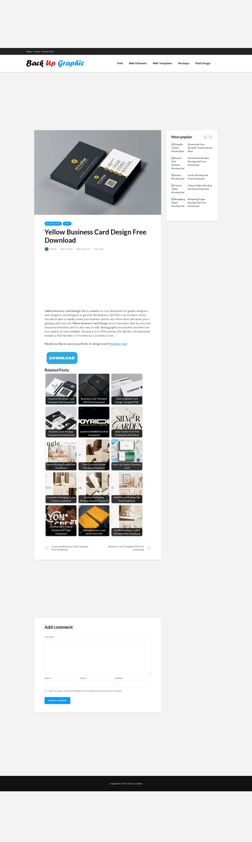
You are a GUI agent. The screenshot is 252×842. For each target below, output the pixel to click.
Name (48, 678)
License (36, 51)
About (29, 51)
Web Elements (138, 63)
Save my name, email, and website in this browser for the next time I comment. (85, 691)
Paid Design (202, 63)
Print (120, 63)
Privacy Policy (48, 51)
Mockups (183, 63)
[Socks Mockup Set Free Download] (178, 176)
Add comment (83, 249)
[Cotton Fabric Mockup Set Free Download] (178, 188)
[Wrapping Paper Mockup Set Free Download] (178, 202)
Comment (49, 637)
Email (83, 678)
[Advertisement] (126, 24)
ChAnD (52, 249)
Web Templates (162, 63)
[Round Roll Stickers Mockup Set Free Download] (178, 162)
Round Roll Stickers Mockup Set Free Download (198, 161)
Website (119, 678)
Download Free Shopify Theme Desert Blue (200, 148)
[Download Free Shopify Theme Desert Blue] (178, 147)
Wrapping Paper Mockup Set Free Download (197, 203)
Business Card (118, 343)
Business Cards (53, 223)
